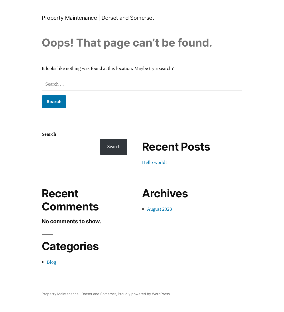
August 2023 (159, 209)
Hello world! (154, 162)
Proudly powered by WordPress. (144, 294)
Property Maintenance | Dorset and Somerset (98, 17)
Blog (51, 262)
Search (49, 134)
